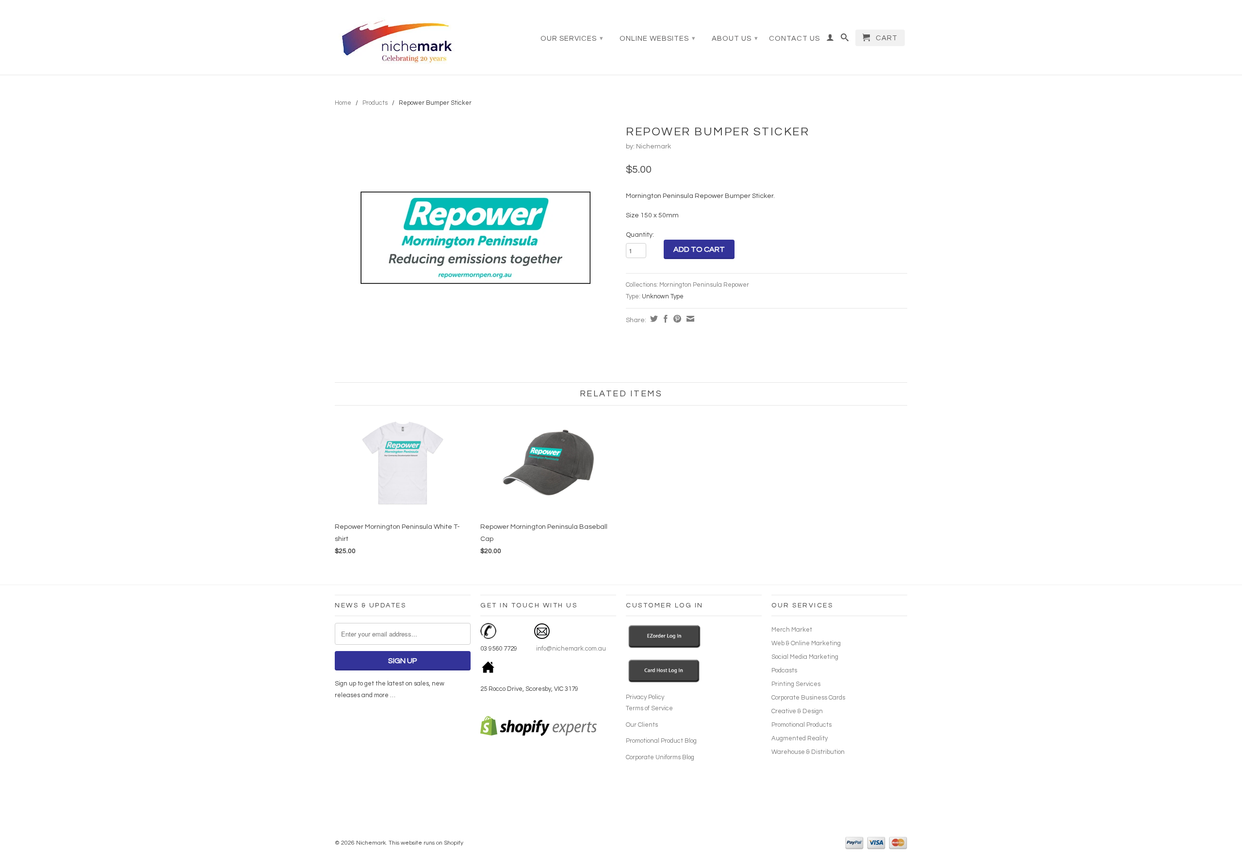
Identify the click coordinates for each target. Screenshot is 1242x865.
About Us (735, 38)
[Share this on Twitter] (653, 319)
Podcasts (784, 670)
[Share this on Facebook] (664, 319)
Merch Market (791, 629)
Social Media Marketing (804, 656)
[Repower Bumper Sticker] (475, 237)
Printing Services (795, 684)
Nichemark (653, 146)
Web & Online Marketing (806, 643)
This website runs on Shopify (426, 843)
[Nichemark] (403, 38)
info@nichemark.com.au (570, 648)
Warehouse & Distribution (808, 752)
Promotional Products (801, 724)
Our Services (572, 38)
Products (375, 102)
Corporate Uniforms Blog (660, 757)
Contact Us (794, 38)
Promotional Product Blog (661, 740)
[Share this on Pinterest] (676, 319)
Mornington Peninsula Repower (704, 284)
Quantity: (640, 234)
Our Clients (642, 724)
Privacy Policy (645, 697)
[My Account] (830, 39)
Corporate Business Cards (808, 697)
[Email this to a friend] (689, 319)
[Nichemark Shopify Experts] (538, 734)
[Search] (845, 39)
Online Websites (658, 38)
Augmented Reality (799, 738)
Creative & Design (797, 711)
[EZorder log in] (664, 646)
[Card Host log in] (664, 681)
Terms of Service (649, 708)
